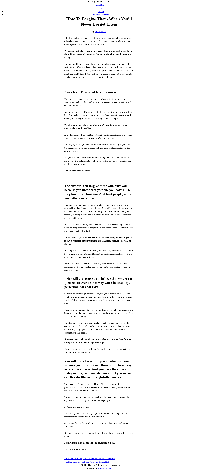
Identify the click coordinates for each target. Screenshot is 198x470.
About (101, 11)
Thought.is (99, 5)
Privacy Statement (101, 14)
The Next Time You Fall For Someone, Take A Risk (86, 462)
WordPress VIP (104, 468)
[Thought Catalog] (103, 1)
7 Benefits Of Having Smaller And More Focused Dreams (89, 458)
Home (101, 8)
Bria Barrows (100, 31)
